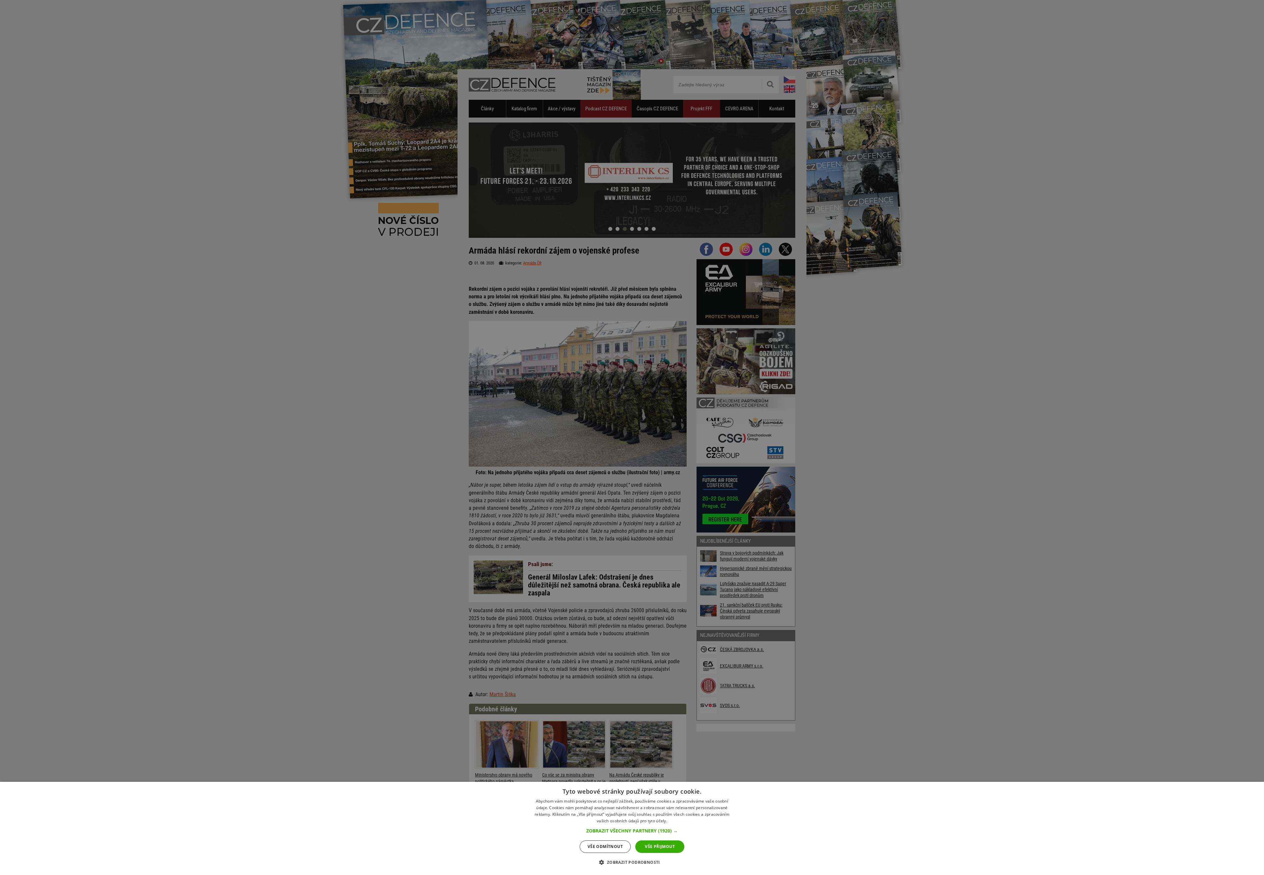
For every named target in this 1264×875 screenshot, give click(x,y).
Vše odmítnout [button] (605, 846)
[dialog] (632, 828)
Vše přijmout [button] (660, 846)
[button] (632, 831)
